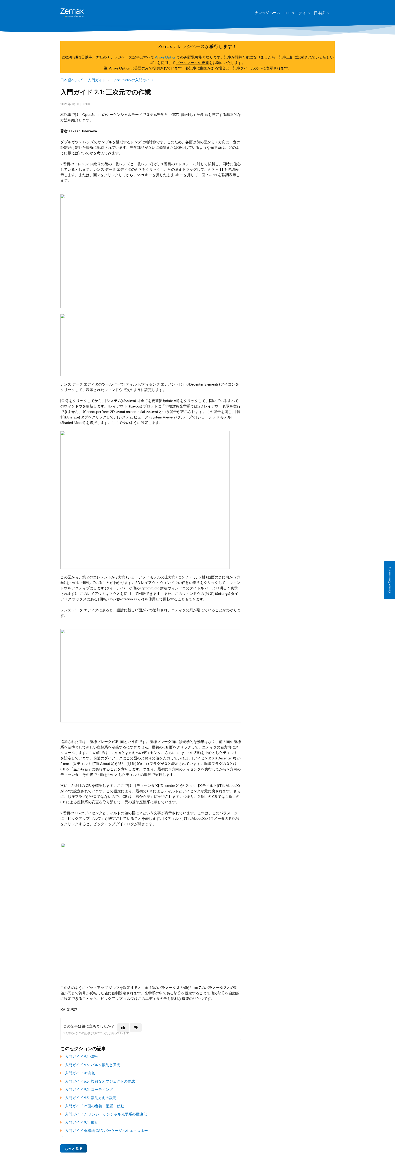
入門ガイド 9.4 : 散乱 (81, 1122)
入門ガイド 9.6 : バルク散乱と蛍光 (92, 1064)
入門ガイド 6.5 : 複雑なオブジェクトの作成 (100, 1081)
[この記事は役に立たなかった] (136, 1027)
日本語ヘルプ (71, 80)
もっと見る (73, 1148)
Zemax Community (389, 580)
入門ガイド (97, 80)
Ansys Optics (165, 57)
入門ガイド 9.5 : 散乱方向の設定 (91, 1097)
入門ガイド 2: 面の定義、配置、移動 (94, 1106)
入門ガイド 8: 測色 (80, 1073)
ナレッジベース (267, 12)
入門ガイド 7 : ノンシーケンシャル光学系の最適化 (106, 1114)
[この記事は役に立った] (123, 1027)
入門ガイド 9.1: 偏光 (81, 1056)
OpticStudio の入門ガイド (132, 80)
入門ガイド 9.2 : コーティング (89, 1089)
